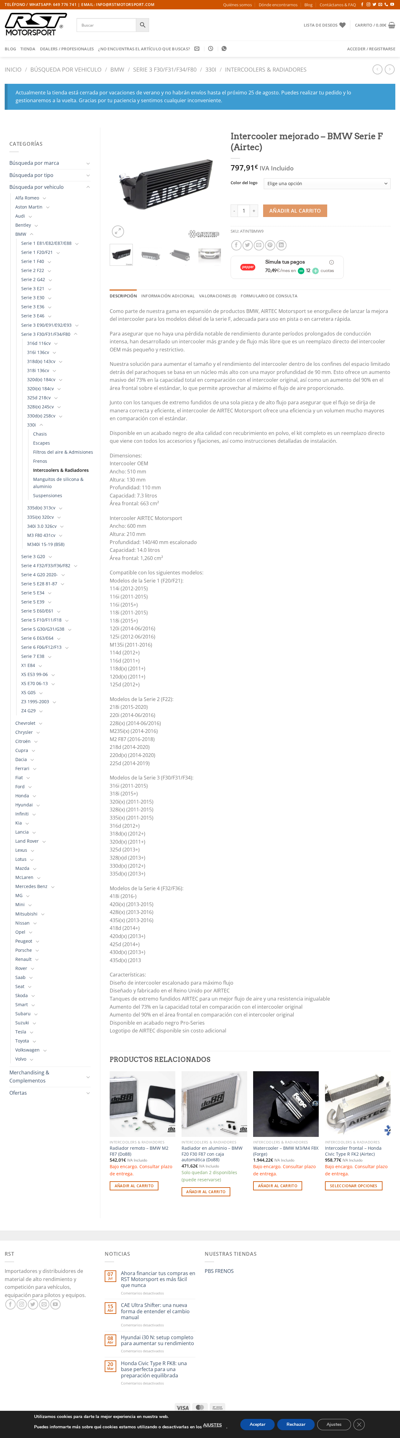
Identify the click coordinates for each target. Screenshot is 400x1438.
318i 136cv (38, 370)
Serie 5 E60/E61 (37, 611)
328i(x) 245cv (40, 407)
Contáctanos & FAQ (338, 5)
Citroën (23, 741)
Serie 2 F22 (32, 270)
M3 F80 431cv (41, 535)
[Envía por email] (259, 245)
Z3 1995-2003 (35, 701)
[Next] (211, 183)
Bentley (23, 225)
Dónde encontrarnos (278, 5)
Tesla (20, 1032)
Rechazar (296, 1424)
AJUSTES (212, 1425)
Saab (20, 977)
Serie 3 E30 (32, 297)
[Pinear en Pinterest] (270, 245)
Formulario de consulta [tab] (269, 296)
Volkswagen (27, 1050)
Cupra (21, 750)
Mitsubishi (26, 914)
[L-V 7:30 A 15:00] (211, 49)
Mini (20, 904)
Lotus (21, 859)
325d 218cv (39, 398)
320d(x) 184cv (41, 379)
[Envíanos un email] (380, 5)
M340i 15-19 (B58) (45, 544)
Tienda (28, 49)
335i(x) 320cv (40, 517)
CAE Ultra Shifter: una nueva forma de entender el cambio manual (155, 1311)
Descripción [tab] (123, 296)
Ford (20, 787)
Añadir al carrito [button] (134, 1185)
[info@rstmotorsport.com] (197, 49)
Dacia (21, 759)
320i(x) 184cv (40, 388)
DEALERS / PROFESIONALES (67, 49)
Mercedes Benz (31, 886)
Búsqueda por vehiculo (66, 69)
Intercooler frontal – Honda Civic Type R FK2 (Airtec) (353, 1151)
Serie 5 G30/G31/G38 (42, 629)
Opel (20, 932)
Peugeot (23, 941)
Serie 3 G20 (33, 556)
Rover (21, 968)
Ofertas (18, 1092)
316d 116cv (39, 343)
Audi (20, 216)
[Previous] (119, 183)
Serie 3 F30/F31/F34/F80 (165, 69)
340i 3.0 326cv (42, 526)
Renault (23, 959)
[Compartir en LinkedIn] (281, 245)
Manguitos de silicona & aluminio (58, 482)
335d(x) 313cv (41, 508)
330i (210, 69)
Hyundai (24, 805)
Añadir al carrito (295, 210)
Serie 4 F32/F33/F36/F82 (45, 565)
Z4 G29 (28, 711)
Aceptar (257, 1424)
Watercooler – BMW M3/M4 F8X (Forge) (285, 1151)
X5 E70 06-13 (34, 683)
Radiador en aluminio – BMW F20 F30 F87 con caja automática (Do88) (212, 1154)
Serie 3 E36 (32, 307)
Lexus (21, 850)
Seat (19, 986)
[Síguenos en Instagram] (368, 5)
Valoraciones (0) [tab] (217, 296)
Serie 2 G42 (33, 279)
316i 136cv (38, 352)
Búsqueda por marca (34, 162)
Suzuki (22, 1023)
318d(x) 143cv (41, 361)
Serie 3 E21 (32, 288)
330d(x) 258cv (41, 416)
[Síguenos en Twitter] (374, 5)
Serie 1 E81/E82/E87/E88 (46, 243)
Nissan (22, 923)
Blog (308, 5)
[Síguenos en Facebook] (362, 5)
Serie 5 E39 (32, 602)
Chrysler (24, 732)
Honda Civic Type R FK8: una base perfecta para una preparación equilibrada (154, 1369)
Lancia (22, 832)
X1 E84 (28, 665)
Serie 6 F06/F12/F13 (41, 647)
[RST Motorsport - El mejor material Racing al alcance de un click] (36, 25)
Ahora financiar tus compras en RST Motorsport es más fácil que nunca (158, 1279)
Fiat (19, 777)
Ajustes (334, 1424)
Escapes (41, 443)
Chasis (40, 434)
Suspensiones (47, 495)
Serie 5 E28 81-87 (39, 584)
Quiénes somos (237, 5)
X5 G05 (28, 692)
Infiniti (22, 814)
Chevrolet (25, 723)
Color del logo (244, 183)
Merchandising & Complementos (29, 1076)
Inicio (13, 69)
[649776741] (225, 49)
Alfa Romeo (27, 198)
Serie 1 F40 (32, 261)
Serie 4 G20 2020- (39, 575)
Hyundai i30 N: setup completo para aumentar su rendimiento (157, 1340)
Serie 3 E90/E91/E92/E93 (46, 325)
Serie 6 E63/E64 (37, 638)
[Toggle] (88, 163)
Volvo (20, 1059)
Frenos (40, 461)
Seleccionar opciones (354, 1185)
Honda (22, 796)
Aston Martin (28, 207)
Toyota (22, 1041)
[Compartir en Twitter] (247, 245)
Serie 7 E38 (32, 656)
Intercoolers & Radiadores (266, 69)
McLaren (24, 877)
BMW (117, 69)
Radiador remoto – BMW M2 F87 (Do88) (139, 1151)
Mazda (22, 868)
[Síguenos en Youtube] (392, 5)
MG (18, 895)
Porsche (23, 950)
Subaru (23, 1014)
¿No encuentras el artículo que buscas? (144, 49)
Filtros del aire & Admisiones (63, 452)
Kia (18, 823)
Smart (21, 1004)
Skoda (21, 995)
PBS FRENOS (219, 1271)
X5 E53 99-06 (34, 674)
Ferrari (22, 768)
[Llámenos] (386, 5)
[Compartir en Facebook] (236, 245)
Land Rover (27, 841)
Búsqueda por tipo (31, 175)
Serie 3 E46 (32, 316)
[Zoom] (118, 231)
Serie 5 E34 (32, 593)
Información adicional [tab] (168, 296)
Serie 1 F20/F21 (37, 252)
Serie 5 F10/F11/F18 (41, 620)
